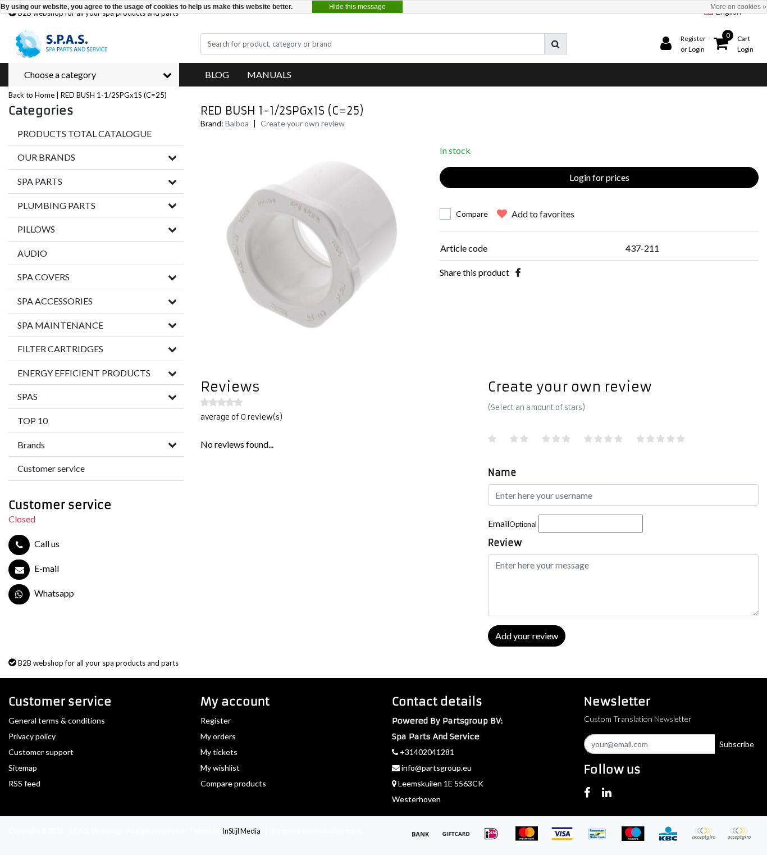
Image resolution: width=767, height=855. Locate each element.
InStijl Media (241, 830)
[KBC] (672, 838)
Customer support (41, 752)
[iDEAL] (495, 838)
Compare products (233, 783)
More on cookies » (738, 7)
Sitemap (22, 767)
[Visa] (565, 838)
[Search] (555, 44)
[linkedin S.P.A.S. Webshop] (606, 792)
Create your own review (303, 123)
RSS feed (24, 783)
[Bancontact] (601, 838)
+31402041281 (426, 752)
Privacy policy (32, 736)
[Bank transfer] (424, 838)
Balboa (237, 123)
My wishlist (220, 767)
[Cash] (459, 838)
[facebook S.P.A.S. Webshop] (587, 792)
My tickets (219, 752)
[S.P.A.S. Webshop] (59, 43)
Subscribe (736, 744)
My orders (218, 736)
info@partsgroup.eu (436, 767)
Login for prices (599, 177)
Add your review (526, 635)
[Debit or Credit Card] (742, 838)
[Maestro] (636, 838)
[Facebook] (518, 272)
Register (215, 720)
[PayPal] (707, 838)
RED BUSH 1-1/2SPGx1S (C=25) (114, 94)
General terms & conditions (56, 720)
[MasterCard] (530, 838)
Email (512, 523)
